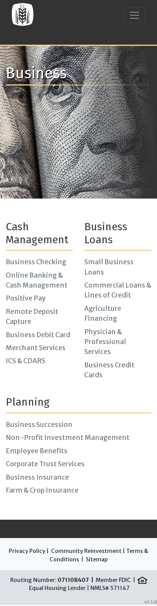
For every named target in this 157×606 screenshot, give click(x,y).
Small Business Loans (109, 267)
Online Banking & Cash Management (36, 280)
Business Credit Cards (109, 370)
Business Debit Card (38, 335)
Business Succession (39, 424)
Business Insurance (37, 477)
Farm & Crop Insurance (42, 490)
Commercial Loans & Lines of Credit (117, 290)
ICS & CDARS (25, 361)
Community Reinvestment (86, 551)
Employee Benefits (36, 451)
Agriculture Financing (102, 313)
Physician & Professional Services (105, 342)
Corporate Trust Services (45, 464)
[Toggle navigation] (134, 15)
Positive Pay (26, 298)
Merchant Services (36, 348)
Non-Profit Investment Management (68, 437)
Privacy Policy (27, 551)
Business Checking (36, 262)
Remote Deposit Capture (32, 316)
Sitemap (97, 559)
